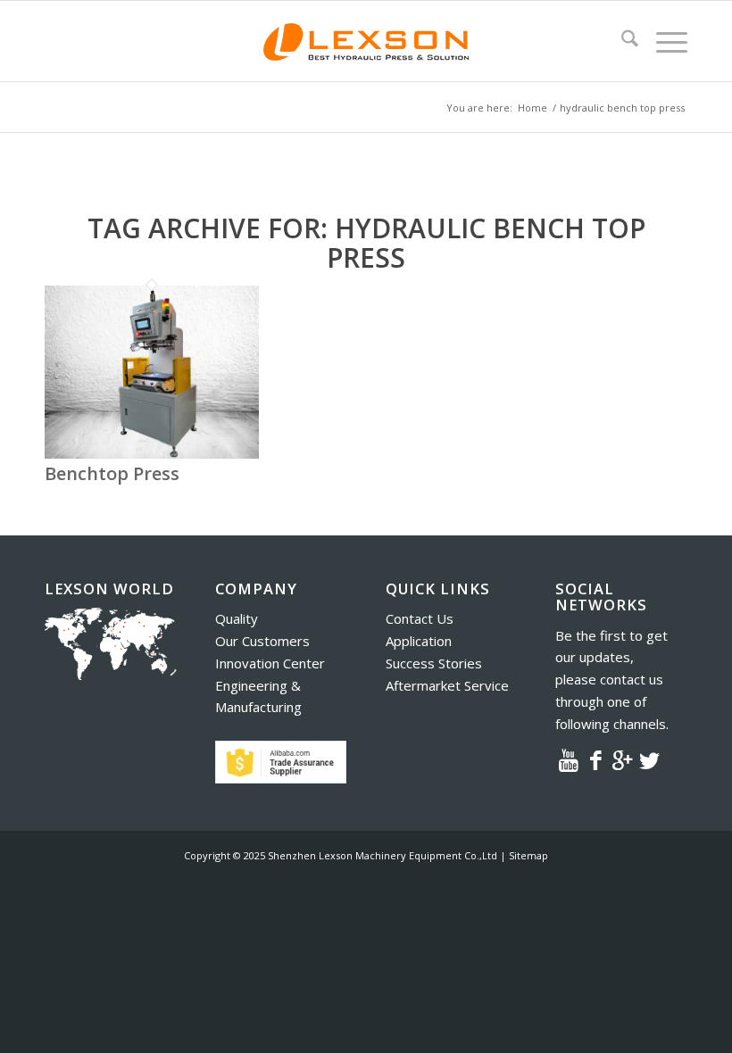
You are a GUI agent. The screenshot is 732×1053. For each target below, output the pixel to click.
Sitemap (528, 855)
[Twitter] (649, 759)
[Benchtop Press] (152, 453)
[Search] (620, 41)
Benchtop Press (112, 473)
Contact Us (419, 618)
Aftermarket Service (447, 685)
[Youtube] (568, 759)
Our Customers (262, 641)
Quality (236, 618)
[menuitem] (620, 41)
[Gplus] (622, 759)
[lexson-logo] (366, 41)
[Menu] (662, 41)
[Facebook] (595, 759)
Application (419, 641)
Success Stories (434, 663)
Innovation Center (270, 663)
